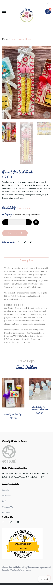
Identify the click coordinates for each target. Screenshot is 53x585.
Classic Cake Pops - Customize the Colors (40, 408)
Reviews (6, 512)
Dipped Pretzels (33, 215)
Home (5, 39)
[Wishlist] (36, 222)
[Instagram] (11, 523)
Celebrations (19, 215)
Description (26, 260)
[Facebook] (4, 523)
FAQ (4, 501)
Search (5, 490)
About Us (6, 495)
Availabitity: (9, 207)
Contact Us (7, 507)
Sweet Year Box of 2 (13, 414)
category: (7, 214)
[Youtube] (19, 523)
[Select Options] (18, 395)
